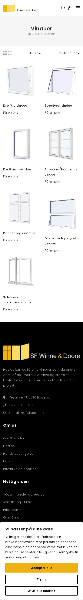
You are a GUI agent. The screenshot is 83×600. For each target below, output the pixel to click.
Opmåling (11, 517)
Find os (9, 446)
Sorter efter (68, 53)
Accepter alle (41, 568)
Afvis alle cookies (41, 591)
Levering (10, 461)
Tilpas (41, 579)
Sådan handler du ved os (23, 494)
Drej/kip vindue (15, 105)
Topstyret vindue (58, 105)
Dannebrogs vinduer (19, 233)
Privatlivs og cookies (19, 469)
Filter (34, 53)
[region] (41, 561)
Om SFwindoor (15, 438)
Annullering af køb (17, 502)
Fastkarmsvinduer (17, 169)
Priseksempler (14, 510)
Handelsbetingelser (18, 453)
